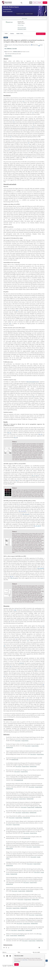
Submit (45, 2)
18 (9, 323)
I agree (16, 964)
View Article (18, 740)
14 (26, 157)
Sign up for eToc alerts (22, 27)
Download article (40, 33)
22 (4, 645)
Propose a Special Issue (7, 11)
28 (43, 684)
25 (23, 663)
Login (35, 2)
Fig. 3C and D (37, 525)
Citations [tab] (12, 33)
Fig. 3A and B (22, 511)
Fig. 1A (9, 432)
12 (29, 146)
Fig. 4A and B (41, 568)
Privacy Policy (17, 961)
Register (39, 2)
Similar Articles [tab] (19, 33)
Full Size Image (20, 25)
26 (10, 666)
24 (21, 663)
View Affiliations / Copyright (10, 48)
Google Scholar (24, 740)
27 (4, 676)
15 (14, 208)
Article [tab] (6, 33)
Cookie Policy (24, 959)
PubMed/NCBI (9, 747)
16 (39, 248)
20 (15, 610)
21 (28, 640)
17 (17, 310)
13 (9, 149)
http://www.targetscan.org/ (33, 381)
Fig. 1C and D (35, 475)
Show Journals (24, 18)
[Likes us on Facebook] (10, 955)
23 (18, 647)
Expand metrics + (8, 55)
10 (10, 136)
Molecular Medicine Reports (11, 7)
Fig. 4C (11, 576)
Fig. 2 (17, 480)
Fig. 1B (15, 437)
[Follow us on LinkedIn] (7, 955)
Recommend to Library (22, 29)
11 (28, 142)
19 (33, 396)
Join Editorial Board (7, 9)
